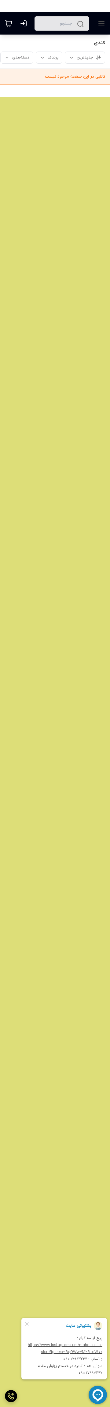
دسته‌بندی (20, 57)
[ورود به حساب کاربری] (25, 23)
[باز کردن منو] (100, 23)
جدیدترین (85, 57)
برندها (53, 57)
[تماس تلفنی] (11, 1396)
